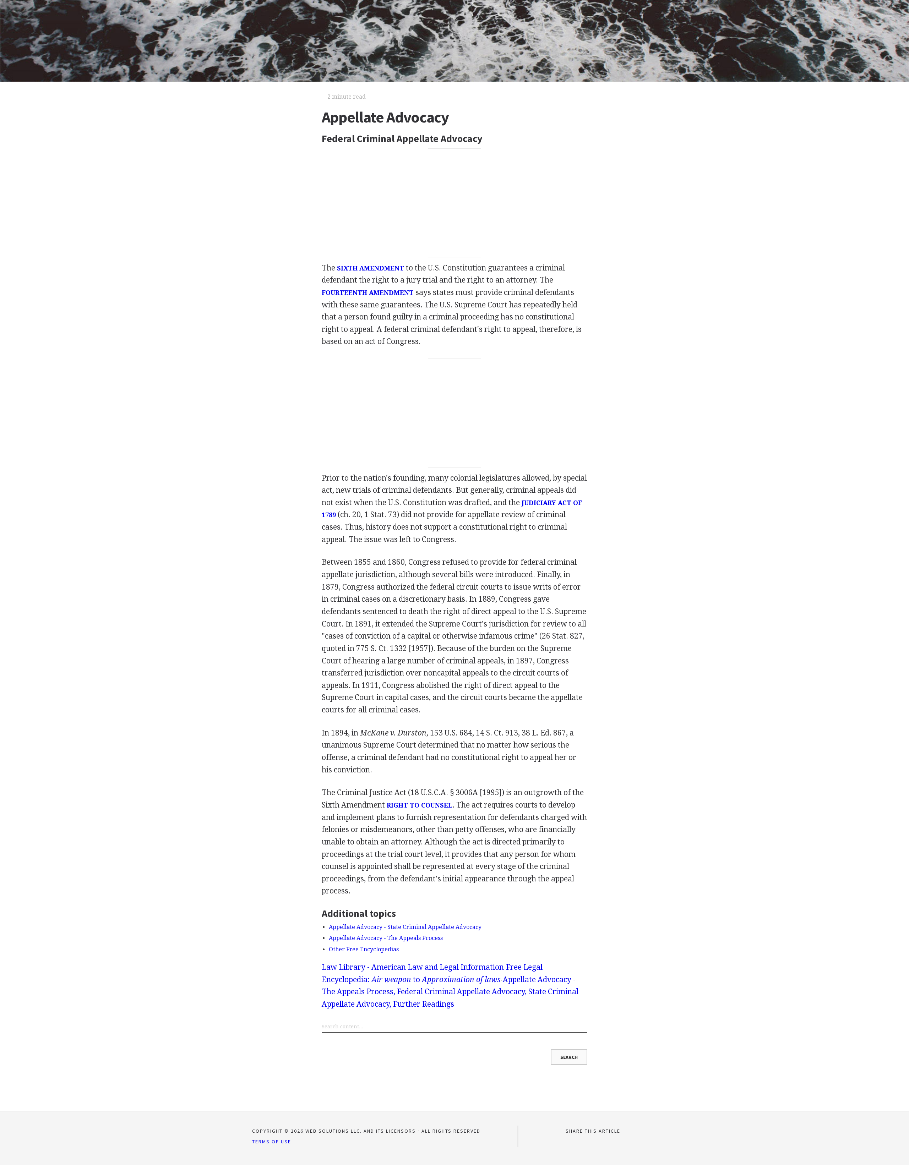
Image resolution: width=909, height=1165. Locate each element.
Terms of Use (271, 1141)
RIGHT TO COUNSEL (419, 805)
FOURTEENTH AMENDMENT (368, 292)
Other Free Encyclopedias (364, 949)
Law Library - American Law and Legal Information (413, 967)
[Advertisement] (455, 203)
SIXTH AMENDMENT (370, 268)
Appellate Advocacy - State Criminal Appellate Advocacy (405, 927)
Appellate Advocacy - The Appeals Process (386, 938)
